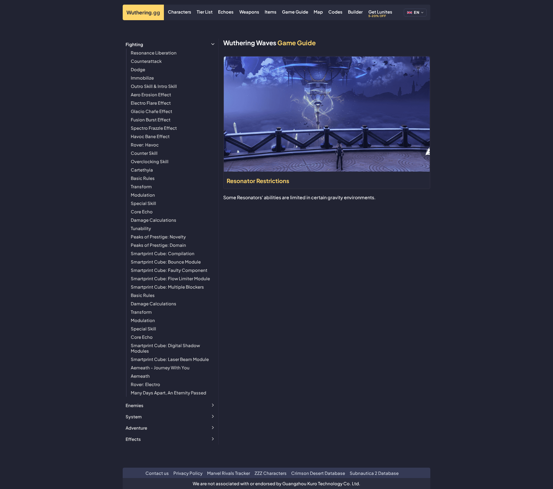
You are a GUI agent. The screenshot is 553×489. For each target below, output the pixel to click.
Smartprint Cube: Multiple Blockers (167, 286)
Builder (355, 11)
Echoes (226, 11)
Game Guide (295, 11)
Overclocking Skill (149, 161)
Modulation (143, 195)
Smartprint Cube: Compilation (162, 253)
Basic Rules (143, 178)
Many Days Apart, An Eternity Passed (168, 392)
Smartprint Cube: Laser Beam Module (170, 359)
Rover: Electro (145, 384)
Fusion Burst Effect (151, 119)
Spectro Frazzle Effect (154, 128)
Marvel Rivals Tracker (228, 473)
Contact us (157, 473)
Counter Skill (144, 153)
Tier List (205, 11)
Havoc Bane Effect (150, 136)
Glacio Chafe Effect (151, 111)
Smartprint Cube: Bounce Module (166, 261)
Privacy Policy (187, 473)
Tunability (141, 228)
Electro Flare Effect (151, 103)
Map (318, 11)
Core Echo (142, 211)
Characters (179, 11)
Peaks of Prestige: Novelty (158, 236)
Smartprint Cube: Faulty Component (169, 270)
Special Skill (143, 203)
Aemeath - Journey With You (160, 367)
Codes (335, 11)
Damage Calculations (153, 220)
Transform (141, 186)
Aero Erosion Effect (151, 94)
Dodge (138, 69)
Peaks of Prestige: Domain (158, 245)
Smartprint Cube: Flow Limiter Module (170, 278)
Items (270, 11)
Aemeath (140, 376)
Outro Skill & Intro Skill (154, 86)
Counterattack (146, 61)
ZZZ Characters (271, 473)
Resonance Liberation (154, 52)
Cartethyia (142, 169)
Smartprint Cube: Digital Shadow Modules (165, 348)
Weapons (249, 11)
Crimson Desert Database (318, 473)
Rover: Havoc (145, 144)
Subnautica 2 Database (374, 473)
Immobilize (142, 77)
